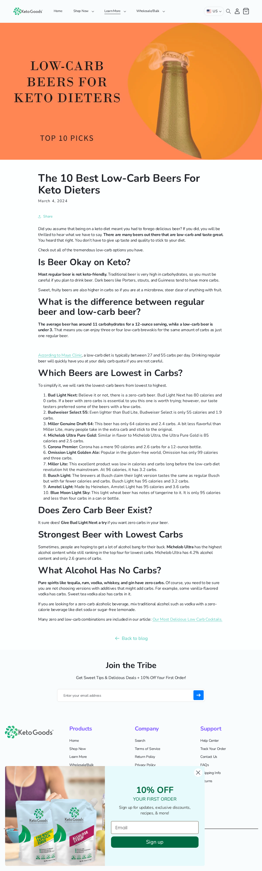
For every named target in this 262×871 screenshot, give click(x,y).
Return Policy (145, 756)
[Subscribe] (198, 695)
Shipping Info (210, 772)
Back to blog (135, 638)
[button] (83, 11)
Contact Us (208, 756)
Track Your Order (213, 748)
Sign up (154, 841)
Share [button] (47, 216)
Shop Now (77, 748)
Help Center (209, 740)
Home (74, 740)
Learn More (78, 756)
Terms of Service (147, 748)
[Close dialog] (198, 772)
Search (140, 740)
